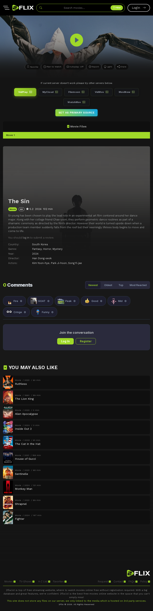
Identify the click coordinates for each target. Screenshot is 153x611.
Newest (93, 285)
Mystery (57, 248)
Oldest (108, 285)
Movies (9, 581)
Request (103, 581)
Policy (144, 581)
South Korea (40, 244)
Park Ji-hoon (59, 263)
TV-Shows (25, 581)
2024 (35, 253)
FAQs (131, 581)
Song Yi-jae (75, 263)
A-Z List (43, 581)
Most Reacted (138, 285)
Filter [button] (118, 7)
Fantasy (37, 248)
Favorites (59, 581)
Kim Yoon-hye (40, 263)
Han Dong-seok (42, 258)
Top (121, 285)
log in (26, 237)
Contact (119, 581)
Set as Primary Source (77, 112)
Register (86, 341)
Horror (47, 248)
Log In (65, 341)
